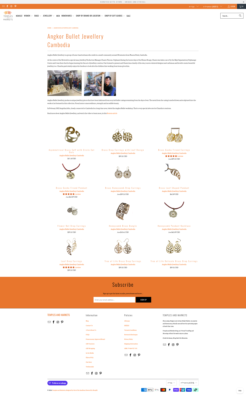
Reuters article (112, 113)
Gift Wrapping (90, 348)
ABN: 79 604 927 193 (130, 348)
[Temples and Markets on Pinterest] (15, 6)
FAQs (87, 334)
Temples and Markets (58, 390)
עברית (192, 6)
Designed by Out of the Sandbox (75, 390)
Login (232, 6)
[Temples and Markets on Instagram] (11, 6)
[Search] (240, 16)
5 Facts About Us (91, 330)
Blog (87, 321)
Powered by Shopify (92, 390)
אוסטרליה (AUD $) (211, 6)
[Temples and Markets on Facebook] (7, 6)
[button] (28, 16)
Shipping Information (131, 344)
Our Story (89, 362)
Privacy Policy (128, 339)
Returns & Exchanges (130, 334)
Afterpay (127, 321)
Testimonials (90, 367)
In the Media (90, 353)
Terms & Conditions (130, 330)
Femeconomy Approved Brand (95, 339)
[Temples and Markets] (8, 15)
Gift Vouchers (90, 344)
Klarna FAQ (89, 357)
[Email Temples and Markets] (3, 6)
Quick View (71, 141)
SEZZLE (126, 325)
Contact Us (89, 325)
